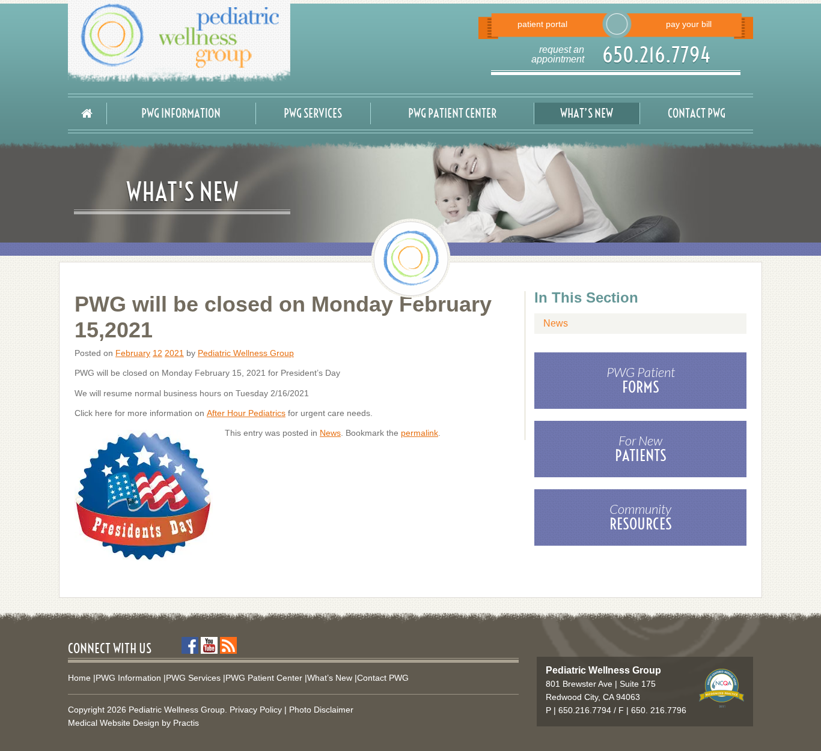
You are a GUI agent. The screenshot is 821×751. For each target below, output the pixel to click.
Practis (186, 723)
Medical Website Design (113, 723)
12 (157, 353)
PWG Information (181, 113)
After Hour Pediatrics (246, 413)
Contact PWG (696, 113)
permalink (419, 433)
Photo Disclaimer (321, 709)
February (132, 353)
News (330, 433)
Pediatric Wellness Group (246, 353)
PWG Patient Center (452, 113)
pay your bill (689, 24)
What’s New (586, 113)
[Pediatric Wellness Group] (234, 41)
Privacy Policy (256, 709)
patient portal (542, 24)
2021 (174, 353)
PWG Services (313, 113)
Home (79, 678)
